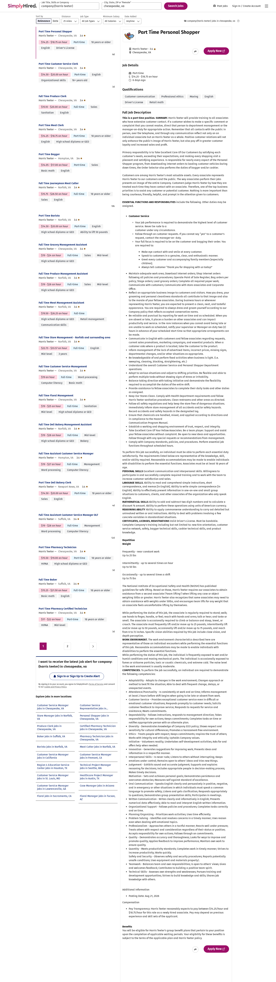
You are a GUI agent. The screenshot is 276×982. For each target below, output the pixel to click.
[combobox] (69, 6)
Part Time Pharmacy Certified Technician (63, 608)
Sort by (39, 16)
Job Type (84, 16)
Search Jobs (176, 6)
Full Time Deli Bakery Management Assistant (65, 424)
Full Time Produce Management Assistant (63, 273)
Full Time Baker (48, 579)
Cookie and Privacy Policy (55, 687)
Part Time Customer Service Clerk (58, 63)
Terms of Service (96, 684)
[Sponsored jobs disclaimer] (238, 21)
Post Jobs (222, 5)
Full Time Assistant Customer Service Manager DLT (68, 514)
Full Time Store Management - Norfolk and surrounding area (74, 337)
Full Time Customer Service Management (63, 366)
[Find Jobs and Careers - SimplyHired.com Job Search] (22, 6)
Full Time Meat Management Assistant (61, 302)
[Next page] (92, 646)
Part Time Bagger (49, 154)
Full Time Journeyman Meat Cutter (59, 183)
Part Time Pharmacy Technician (57, 547)
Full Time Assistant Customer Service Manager (66, 453)
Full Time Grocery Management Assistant (63, 244)
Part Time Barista (49, 215)
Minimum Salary (111, 16)
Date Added (130, 16)
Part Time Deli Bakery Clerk (55, 482)
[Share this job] (195, 51)
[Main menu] (266, 6)
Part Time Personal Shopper (55, 31)
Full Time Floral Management (56, 395)
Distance (66, 16)
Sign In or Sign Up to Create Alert (78, 676)
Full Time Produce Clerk (52, 96)
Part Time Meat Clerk (51, 125)
